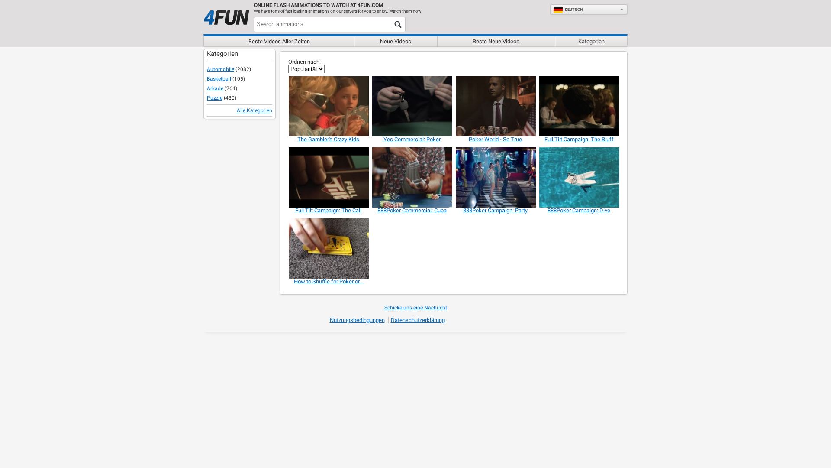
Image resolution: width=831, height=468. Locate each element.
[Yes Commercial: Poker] (412, 106)
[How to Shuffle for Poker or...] (328, 248)
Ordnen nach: (304, 61)
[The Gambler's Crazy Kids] (328, 106)
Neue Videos (395, 41)
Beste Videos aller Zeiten (279, 41)
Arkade (215, 88)
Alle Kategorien (254, 110)
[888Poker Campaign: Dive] (579, 177)
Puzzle (214, 98)
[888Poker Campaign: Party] (495, 177)
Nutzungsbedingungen (357, 320)
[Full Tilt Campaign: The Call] (328, 177)
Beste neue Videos (496, 41)
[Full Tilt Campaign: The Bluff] (579, 106)
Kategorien (591, 41)
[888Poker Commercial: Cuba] (412, 177)
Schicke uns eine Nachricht (415, 308)
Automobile (220, 69)
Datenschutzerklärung (418, 320)
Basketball (219, 79)
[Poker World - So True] (495, 106)
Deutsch (574, 9)
